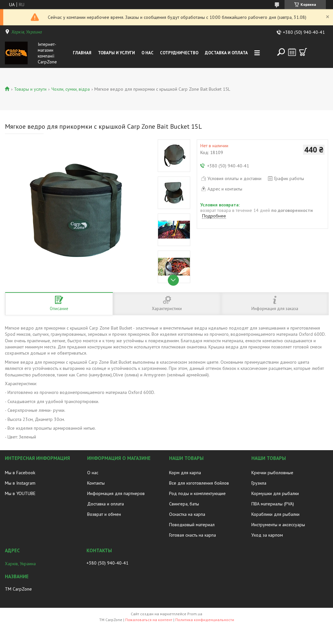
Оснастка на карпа (187, 514)
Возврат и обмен (104, 514)
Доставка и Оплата (226, 53)
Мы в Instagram (20, 483)
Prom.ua (194, 613)
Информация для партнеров (116, 493)
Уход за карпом (267, 535)
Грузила (258, 483)
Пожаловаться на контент (148, 619)
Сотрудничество (179, 53)
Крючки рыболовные (272, 473)
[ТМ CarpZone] (20, 53)
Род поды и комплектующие (197, 493)
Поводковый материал (192, 525)
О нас (147, 53)
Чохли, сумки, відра (70, 89)
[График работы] (292, 52)
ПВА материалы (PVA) (272, 504)
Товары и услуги (116, 53)
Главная (82, 53)
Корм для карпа (185, 473)
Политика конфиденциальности (204, 619)
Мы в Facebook (20, 473)
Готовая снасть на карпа (192, 535)
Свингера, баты (184, 504)
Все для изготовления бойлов (199, 483)
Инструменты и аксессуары (278, 525)
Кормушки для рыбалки (275, 493)
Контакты (96, 483)
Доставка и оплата (105, 504)
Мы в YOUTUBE (20, 493)
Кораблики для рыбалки (275, 514)
